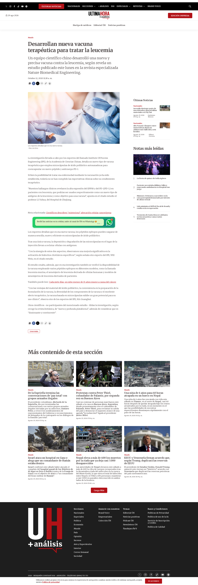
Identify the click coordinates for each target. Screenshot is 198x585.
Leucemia (34, 331)
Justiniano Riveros (151, 116)
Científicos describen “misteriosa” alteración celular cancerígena (78, 212)
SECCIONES (87, 6)
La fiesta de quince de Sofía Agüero (151, 178)
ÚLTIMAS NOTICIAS (51, 6)
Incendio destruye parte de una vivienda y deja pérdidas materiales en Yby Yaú (145, 110)
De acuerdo (153, 581)
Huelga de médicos (82, 25)
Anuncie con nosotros (109, 509)
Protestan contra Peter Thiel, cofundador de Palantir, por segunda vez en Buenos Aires (97, 395)
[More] (94, 6)
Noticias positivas (116, 25)
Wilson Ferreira (152, 135)
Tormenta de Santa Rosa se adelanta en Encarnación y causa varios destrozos (152, 217)
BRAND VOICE (154, 6)
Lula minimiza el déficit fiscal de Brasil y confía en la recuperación (153, 207)
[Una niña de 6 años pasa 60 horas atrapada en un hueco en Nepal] (147, 374)
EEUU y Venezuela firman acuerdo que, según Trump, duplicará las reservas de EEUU (147, 460)
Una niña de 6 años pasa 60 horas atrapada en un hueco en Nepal (143, 394)
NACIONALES (74, 6)
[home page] (99, 15)
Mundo (30, 38)
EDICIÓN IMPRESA (180, 15)
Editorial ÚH (100, 25)
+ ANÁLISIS (103, 6)
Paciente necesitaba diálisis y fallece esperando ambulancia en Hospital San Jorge (153, 187)
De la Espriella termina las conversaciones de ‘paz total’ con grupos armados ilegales (47, 395)
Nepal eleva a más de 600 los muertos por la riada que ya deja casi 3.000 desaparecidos (98, 460)
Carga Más (99, 490)
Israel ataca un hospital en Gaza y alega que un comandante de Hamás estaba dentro (49, 460)
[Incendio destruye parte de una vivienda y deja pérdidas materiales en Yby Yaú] (165, 108)
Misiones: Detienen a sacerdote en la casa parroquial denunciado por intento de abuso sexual (153, 198)
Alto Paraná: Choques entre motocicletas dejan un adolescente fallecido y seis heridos (144, 129)
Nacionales (137, 106)
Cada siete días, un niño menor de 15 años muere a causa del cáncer (82, 282)
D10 (112, 6)
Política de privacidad (50, 582)
